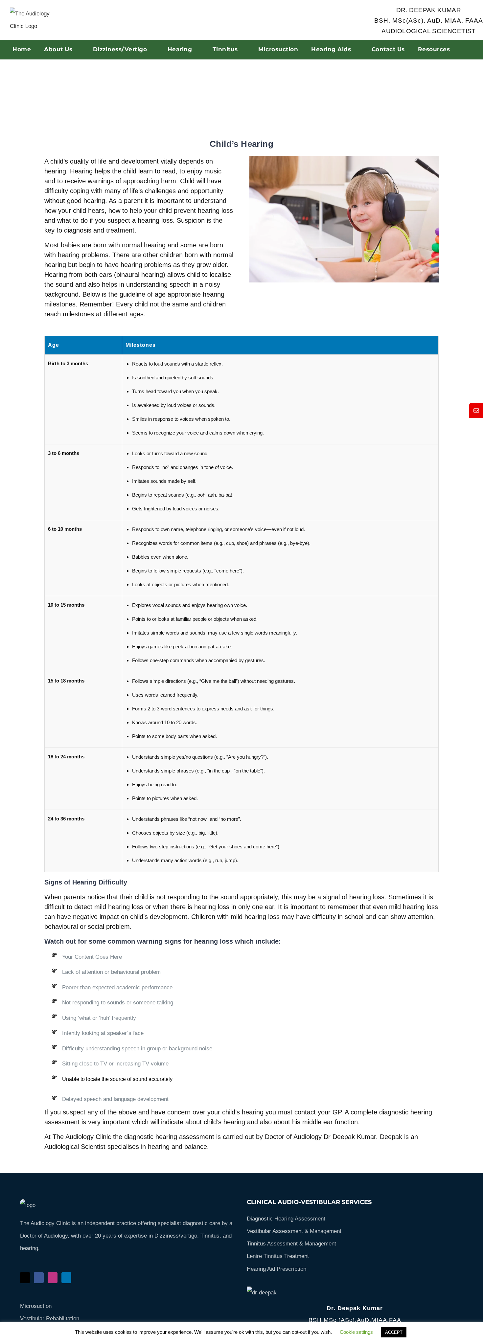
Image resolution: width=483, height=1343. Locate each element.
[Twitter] (25, 1277)
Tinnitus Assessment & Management (291, 1244)
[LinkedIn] (66, 1277)
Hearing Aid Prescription (276, 1269)
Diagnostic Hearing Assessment (286, 1219)
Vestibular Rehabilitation (49, 1318)
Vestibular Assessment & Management (294, 1231)
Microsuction (36, 1306)
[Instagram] (53, 1277)
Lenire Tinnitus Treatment (278, 1256)
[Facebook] (39, 1277)
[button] (476, 410)
